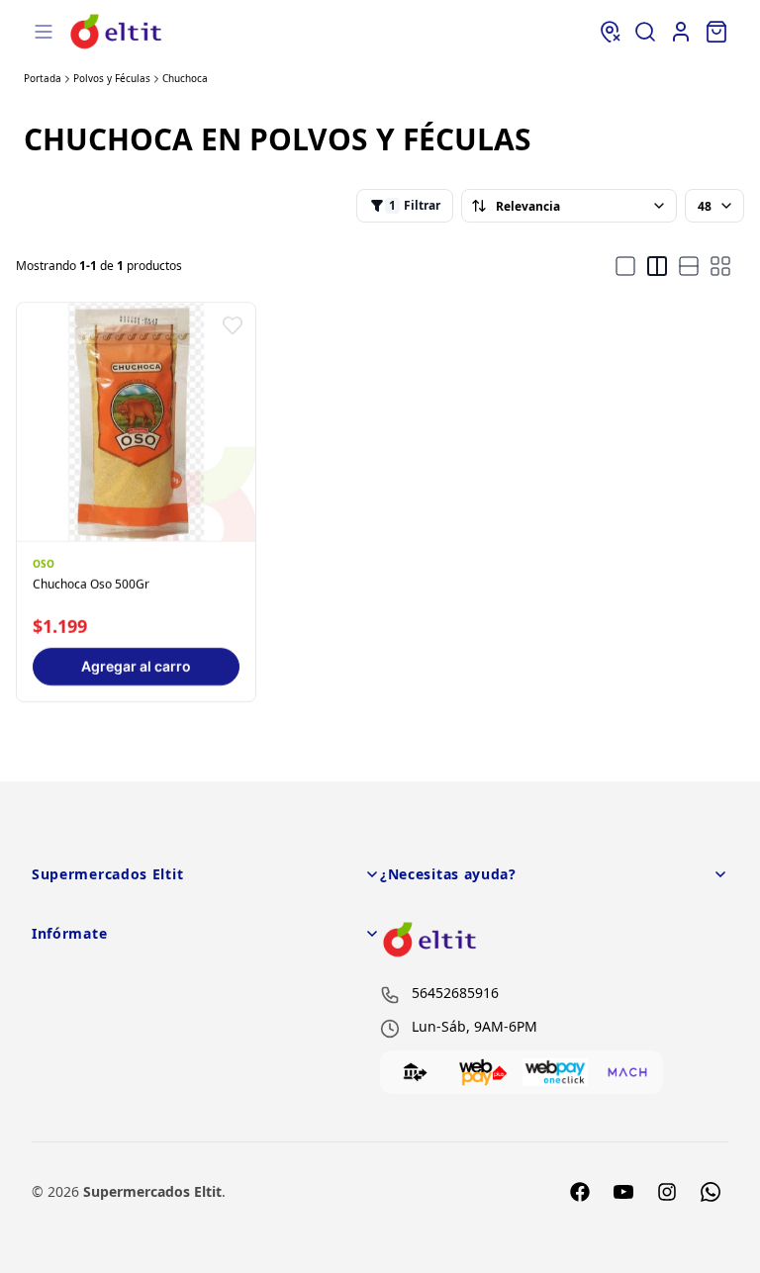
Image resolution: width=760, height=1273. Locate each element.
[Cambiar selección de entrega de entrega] (609, 32)
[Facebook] (580, 1192)
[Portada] (116, 31)
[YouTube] (623, 1192)
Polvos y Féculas (111, 78)
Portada (42, 78)
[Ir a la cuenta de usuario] (681, 32)
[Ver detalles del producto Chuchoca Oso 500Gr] (136, 422)
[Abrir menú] (43, 32)
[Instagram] (667, 1192)
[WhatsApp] (710, 1192)
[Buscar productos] (645, 32)
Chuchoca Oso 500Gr (91, 584)
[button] (232, 325)
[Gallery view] (720, 266)
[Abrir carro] (716, 32)
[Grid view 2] (657, 266)
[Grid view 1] (625, 266)
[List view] (689, 266)
